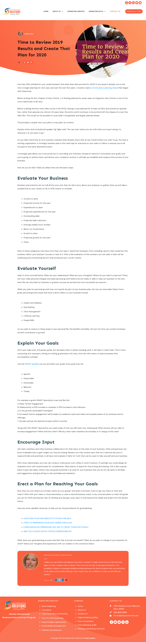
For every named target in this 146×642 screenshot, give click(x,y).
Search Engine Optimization (54, 622)
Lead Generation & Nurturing (54, 613)
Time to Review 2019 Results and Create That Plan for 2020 (44, 49)
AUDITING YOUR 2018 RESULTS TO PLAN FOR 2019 (47, 518)
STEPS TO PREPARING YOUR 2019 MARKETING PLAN (48, 523)
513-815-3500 (120, 612)
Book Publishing (49, 606)
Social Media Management (54, 626)
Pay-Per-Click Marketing (52, 618)
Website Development (52, 630)
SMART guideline (32, 364)
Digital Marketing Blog (88, 617)
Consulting (46, 610)
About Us (82, 610)
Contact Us (83, 613)
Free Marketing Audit (87, 625)
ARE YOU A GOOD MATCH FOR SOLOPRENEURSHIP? (48, 531)
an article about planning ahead (104, 88)
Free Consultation (85, 621)
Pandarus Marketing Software (91, 628)
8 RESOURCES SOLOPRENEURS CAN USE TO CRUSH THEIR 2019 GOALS (56, 527)
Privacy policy (89, 638)
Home (80, 606)
